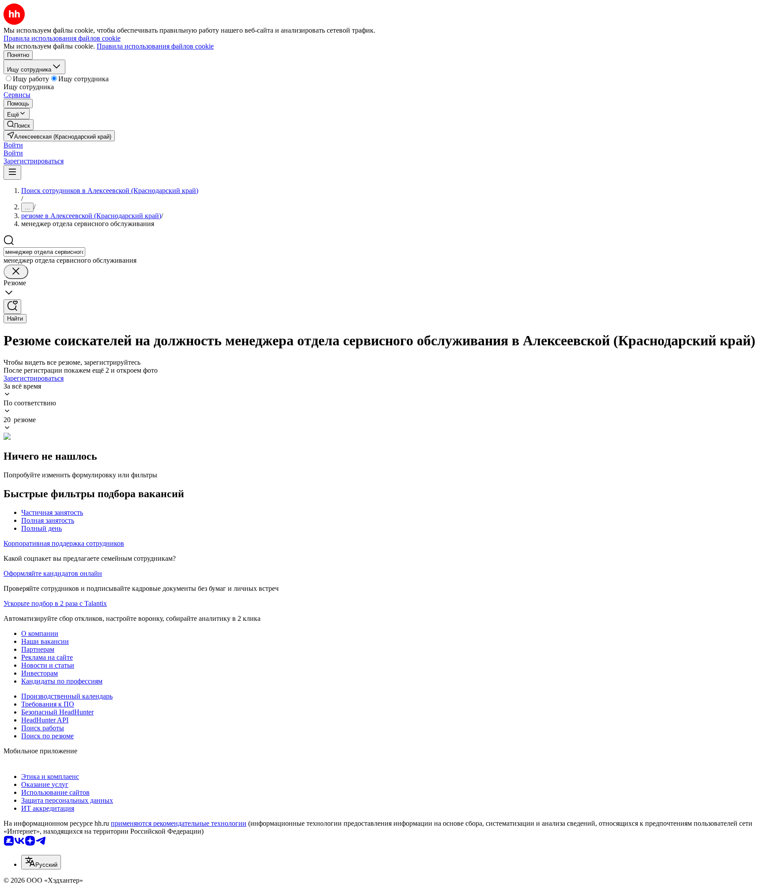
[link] (19, 124)
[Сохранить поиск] (12, 306)
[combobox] (44, 252)
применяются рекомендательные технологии (178, 823)
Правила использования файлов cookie (155, 46)
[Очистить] (16, 272)
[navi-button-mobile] (12, 172)
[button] (13, 145)
